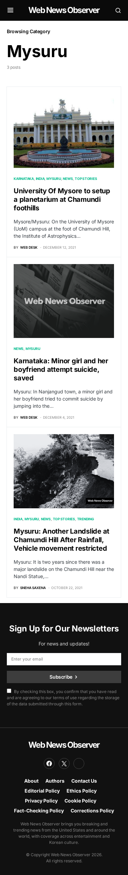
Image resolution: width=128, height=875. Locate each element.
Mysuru (53, 179)
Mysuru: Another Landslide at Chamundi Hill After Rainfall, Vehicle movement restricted (61, 539)
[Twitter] (64, 763)
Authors (55, 781)
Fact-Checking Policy (39, 810)
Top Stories (86, 179)
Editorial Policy (42, 791)
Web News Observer (63, 10)
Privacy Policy (41, 801)
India (40, 179)
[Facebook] (49, 763)
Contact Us (84, 781)
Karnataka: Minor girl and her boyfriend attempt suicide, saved (61, 369)
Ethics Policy (82, 791)
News (68, 179)
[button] (10, 10)
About (31, 781)
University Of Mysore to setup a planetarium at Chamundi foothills (62, 199)
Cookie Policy (80, 801)
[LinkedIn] (78, 763)
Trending (85, 519)
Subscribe (60, 677)
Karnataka (24, 179)
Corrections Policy (92, 810)
